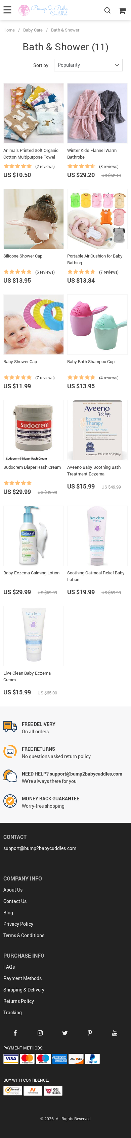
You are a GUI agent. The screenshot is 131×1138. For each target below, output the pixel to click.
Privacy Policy (18, 924)
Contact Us (15, 901)
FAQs (9, 967)
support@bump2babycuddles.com (39, 848)
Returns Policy (18, 1001)
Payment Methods (22, 978)
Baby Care (33, 30)
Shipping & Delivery (23, 989)
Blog (8, 912)
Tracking (12, 1012)
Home (9, 30)
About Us (13, 890)
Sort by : (42, 65)
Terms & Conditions (23, 935)
